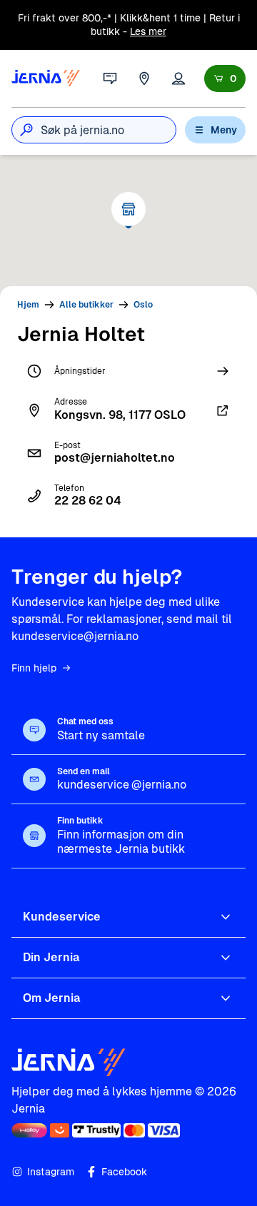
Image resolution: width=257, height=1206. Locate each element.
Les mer (148, 31)
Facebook (124, 1171)
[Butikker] (144, 78)
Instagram (50, 1171)
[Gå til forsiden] (45, 78)
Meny (224, 130)
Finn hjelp (33, 668)
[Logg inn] (178, 78)
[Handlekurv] (225, 78)
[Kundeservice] (110, 78)
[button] (128, 209)
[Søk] (26, 130)
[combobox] (108, 130)
